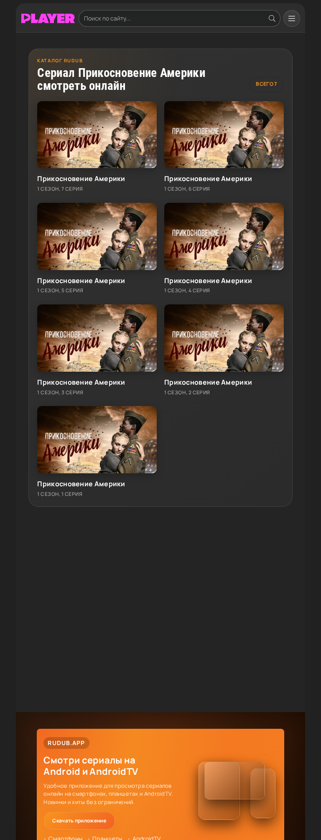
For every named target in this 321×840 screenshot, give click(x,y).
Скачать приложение (79, 820)
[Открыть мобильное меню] (291, 18)
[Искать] (272, 18)
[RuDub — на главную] (48, 18)
